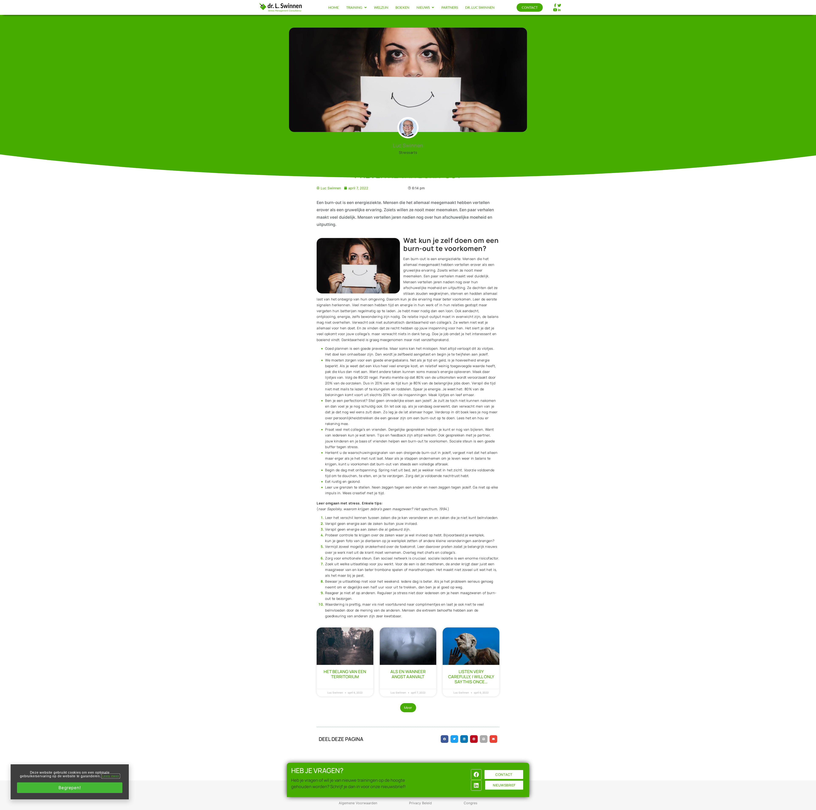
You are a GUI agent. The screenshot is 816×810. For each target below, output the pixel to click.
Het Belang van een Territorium (345, 674)
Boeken (402, 7)
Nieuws (423, 7)
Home (333, 7)
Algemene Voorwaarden (358, 803)
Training (354, 7)
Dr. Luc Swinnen (479, 7)
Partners (449, 7)
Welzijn (381, 7)
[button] (408, 707)
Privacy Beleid (420, 803)
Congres (470, 803)
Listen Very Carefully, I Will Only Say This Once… (471, 677)
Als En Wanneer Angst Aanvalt (408, 674)
